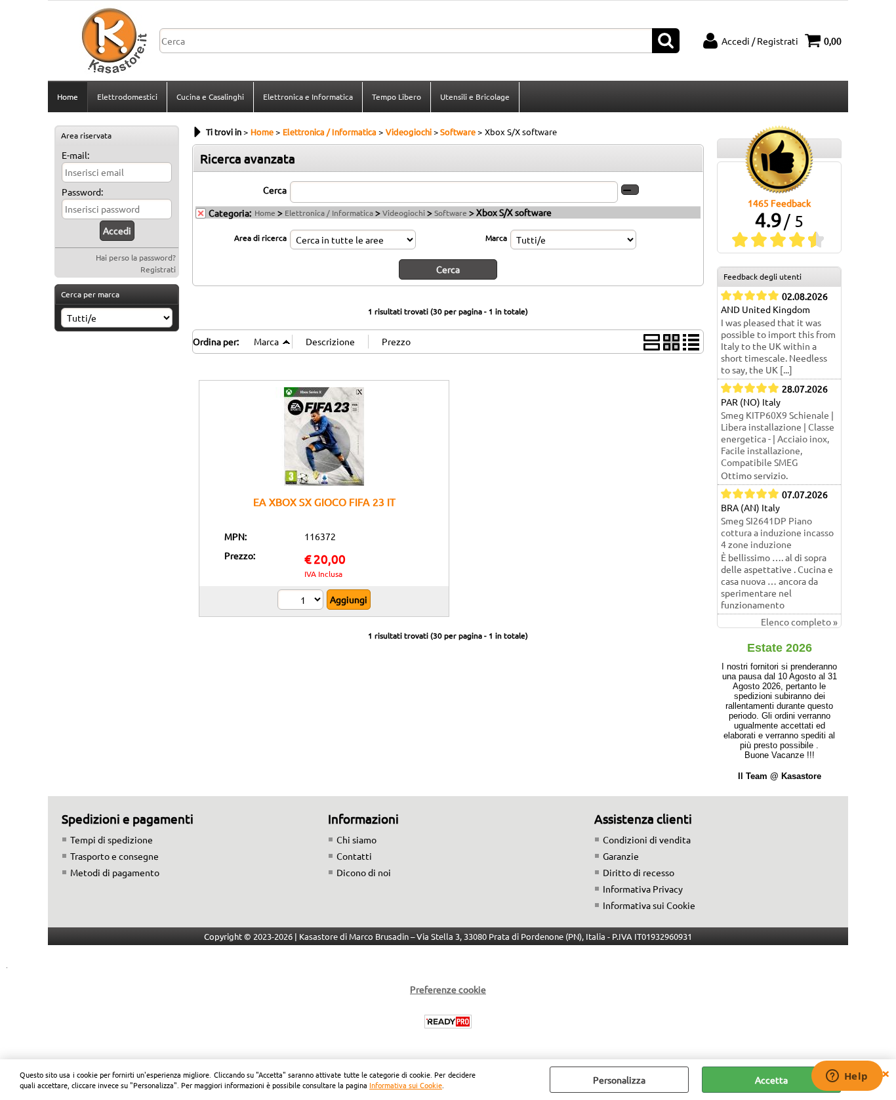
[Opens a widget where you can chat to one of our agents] (847, 1077)
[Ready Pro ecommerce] (448, 1021)
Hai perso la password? (136, 257)
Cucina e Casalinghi (210, 96)
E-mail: (75, 155)
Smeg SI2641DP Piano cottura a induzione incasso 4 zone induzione (777, 532)
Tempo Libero (396, 96)
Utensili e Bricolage (475, 96)
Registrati (158, 269)
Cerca (275, 190)
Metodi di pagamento (114, 872)
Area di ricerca (260, 237)
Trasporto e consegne (114, 856)
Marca (496, 237)
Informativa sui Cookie (405, 1085)
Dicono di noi (363, 872)
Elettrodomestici (127, 96)
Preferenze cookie (448, 989)
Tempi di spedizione (111, 839)
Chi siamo (356, 839)
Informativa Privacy (643, 889)
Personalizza (619, 1080)
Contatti (354, 856)
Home (67, 96)
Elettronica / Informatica (329, 212)
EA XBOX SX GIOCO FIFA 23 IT (324, 501)
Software (450, 212)
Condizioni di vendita (647, 839)
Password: (82, 192)
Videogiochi (403, 212)
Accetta (771, 1080)
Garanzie (621, 856)
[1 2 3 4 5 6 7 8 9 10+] (302, 601)
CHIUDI (885, 1072)
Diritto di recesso (638, 872)
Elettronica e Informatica (308, 96)
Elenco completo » (799, 621)
